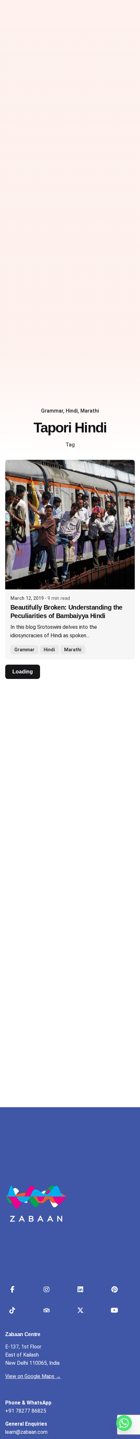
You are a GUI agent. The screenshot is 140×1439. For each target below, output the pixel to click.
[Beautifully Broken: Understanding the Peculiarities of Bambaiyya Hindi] (70, 524)
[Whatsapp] (124, 1423)
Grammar (52, 411)
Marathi (89, 411)
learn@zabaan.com (26, 1432)
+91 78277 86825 (25, 1411)
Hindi (72, 411)
